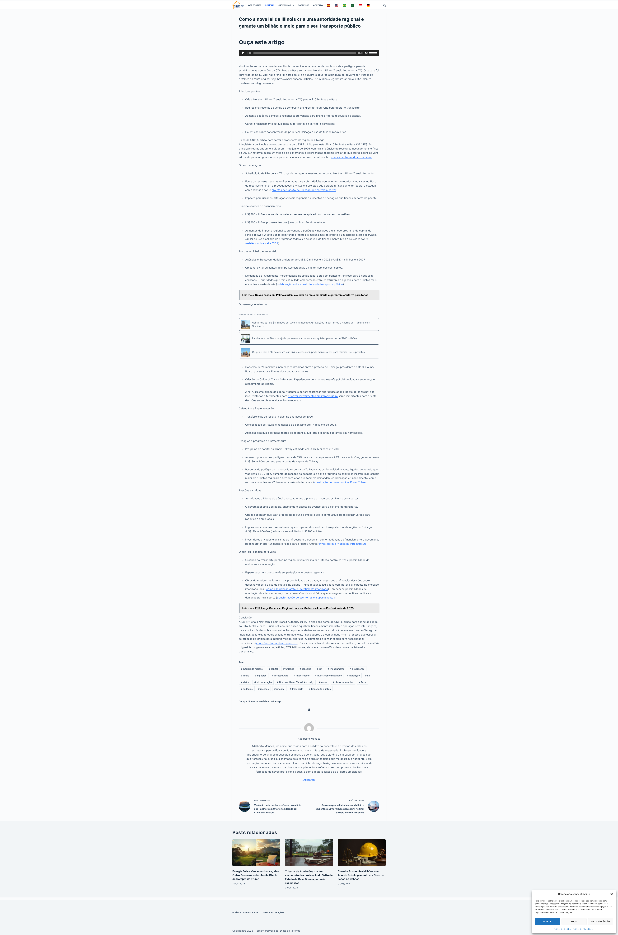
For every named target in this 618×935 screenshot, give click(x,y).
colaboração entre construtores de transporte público (310, 284)
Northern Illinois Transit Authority (295, 682)
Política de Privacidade (582, 929)
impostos (261, 675)
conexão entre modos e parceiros (351, 157)
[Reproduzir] (243, 52)
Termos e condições (273, 912)
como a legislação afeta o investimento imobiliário (297, 589)
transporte (296, 689)
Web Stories (254, 5)
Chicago (288, 668)
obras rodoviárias (343, 682)
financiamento (336, 668)
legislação (353, 675)
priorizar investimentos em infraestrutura (313, 396)
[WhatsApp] (309, 710)
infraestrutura (280, 675)
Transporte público (320, 689)
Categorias (284, 5)
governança (357, 668)
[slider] (373, 52)
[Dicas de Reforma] (238, 5)
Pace (362, 682)
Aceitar (547, 921)
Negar (574, 921)
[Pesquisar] (384, 5)
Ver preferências (600, 921)
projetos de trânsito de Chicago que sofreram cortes (304, 190)
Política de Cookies (562, 929)
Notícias (269, 5)
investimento (301, 675)
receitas (263, 689)
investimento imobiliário (328, 675)
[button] (611, 894)
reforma (279, 689)
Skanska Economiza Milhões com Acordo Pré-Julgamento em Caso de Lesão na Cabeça (361, 875)
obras (323, 682)
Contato (318, 5)
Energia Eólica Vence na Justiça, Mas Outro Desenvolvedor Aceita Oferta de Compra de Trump (255, 875)
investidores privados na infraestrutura (342, 543)
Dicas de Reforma (290, 930)
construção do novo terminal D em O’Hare (340, 482)
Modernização (263, 682)
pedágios (247, 689)
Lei (367, 675)
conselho (305, 668)
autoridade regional (252, 668)
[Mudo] (366, 52)
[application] (309, 53)
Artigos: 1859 (309, 780)
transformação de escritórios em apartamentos (306, 597)
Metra (245, 682)
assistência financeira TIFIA (261, 243)
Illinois (245, 675)
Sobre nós (303, 5)
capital (273, 668)
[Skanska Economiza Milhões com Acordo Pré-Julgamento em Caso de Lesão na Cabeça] (362, 852)
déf (319, 668)
